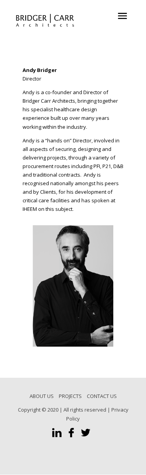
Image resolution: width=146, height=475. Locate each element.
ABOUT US (42, 396)
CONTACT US (102, 396)
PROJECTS (70, 396)
